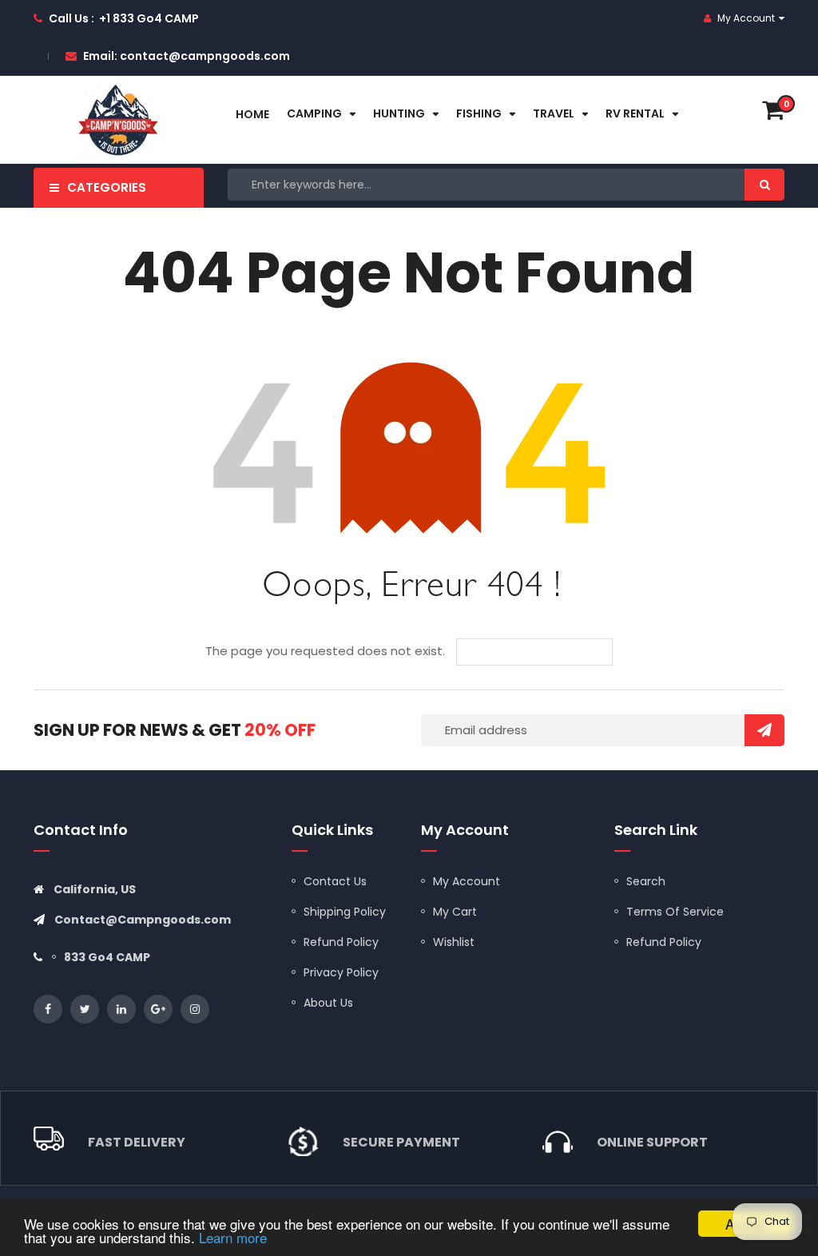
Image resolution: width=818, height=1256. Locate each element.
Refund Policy (341, 942)
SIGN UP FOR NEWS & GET (175, 729)
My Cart (455, 912)
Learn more (233, 1237)
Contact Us (335, 881)
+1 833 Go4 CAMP (149, 18)
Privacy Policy (341, 972)
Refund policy (663, 942)
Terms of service (675, 912)
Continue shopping (546, 652)
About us (328, 1003)
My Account (466, 881)
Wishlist (454, 942)
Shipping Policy (345, 912)
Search (645, 881)
